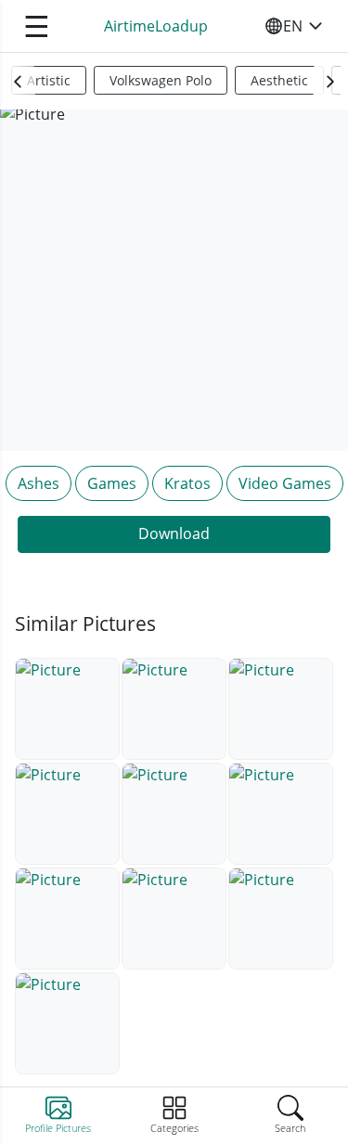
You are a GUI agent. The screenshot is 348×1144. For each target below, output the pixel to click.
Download (174, 533)
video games (284, 483)
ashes (38, 483)
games (111, 483)
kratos (187, 483)
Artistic (49, 80)
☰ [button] (36, 25)
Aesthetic (279, 80)
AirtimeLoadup (156, 26)
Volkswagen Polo (161, 80)
